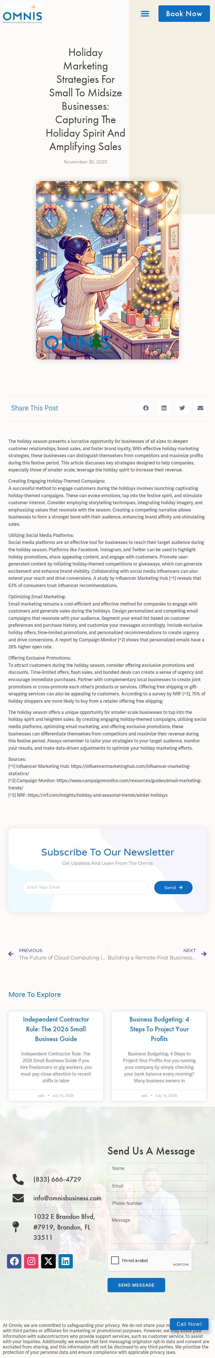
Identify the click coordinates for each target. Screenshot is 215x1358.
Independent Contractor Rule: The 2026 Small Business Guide (56, 1029)
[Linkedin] (66, 1261)
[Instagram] (31, 1261)
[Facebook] (14, 1261)
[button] (145, 13)
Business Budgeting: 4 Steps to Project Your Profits (159, 1029)
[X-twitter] (48, 1261)
